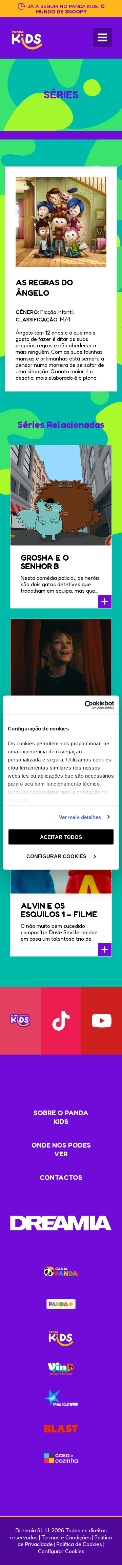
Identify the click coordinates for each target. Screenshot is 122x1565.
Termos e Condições (66, 1537)
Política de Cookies (79, 1544)
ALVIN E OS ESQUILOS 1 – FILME (59, 910)
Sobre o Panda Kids (61, 1117)
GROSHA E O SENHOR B (45, 562)
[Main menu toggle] (102, 37)
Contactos (61, 1177)
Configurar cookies (57, 856)
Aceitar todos (61, 837)
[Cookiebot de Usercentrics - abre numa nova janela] (86, 704)
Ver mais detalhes (80, 817)
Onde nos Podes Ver (61, 1149)
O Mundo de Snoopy (70, 9)
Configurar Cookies (61, 1551)
